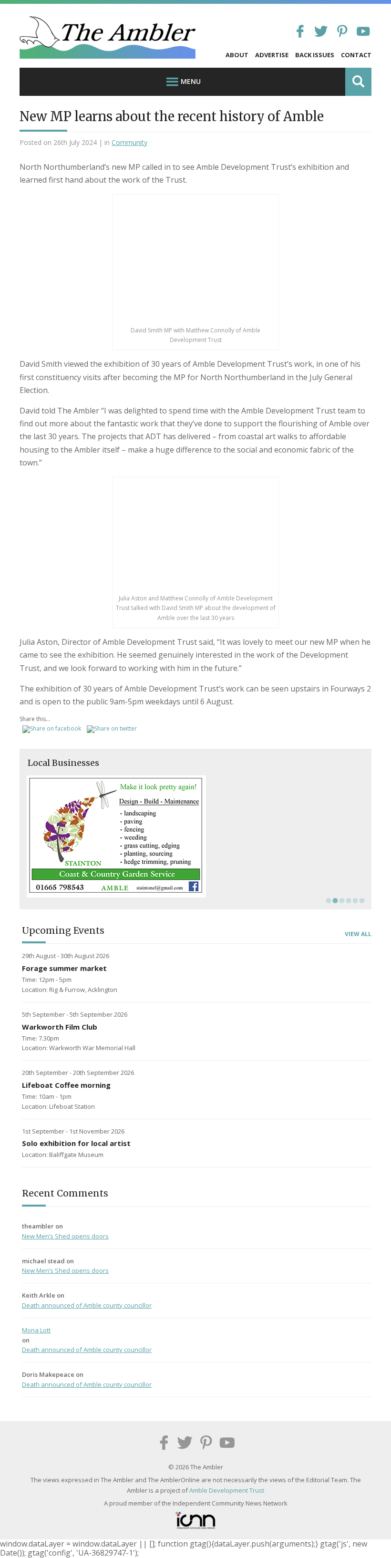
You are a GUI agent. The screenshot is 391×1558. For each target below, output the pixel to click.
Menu (191, 81)
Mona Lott (36, 1330)
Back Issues (314, 55)
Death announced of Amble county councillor (87, 1305)
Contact (356, 55)
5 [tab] (354, 900)
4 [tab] (347, 900)
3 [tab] (341, 900)
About (237, 55)
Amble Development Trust (226, 1490)
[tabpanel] (195, 836)
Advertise (271, 55)
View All (358, 934)
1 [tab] (327, 900)
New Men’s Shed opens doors (65, 1236)
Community (129, 142)
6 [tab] (361, 900)
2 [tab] (334, 900)
